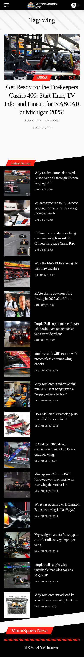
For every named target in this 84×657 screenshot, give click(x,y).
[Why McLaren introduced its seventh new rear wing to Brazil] (17, 605)
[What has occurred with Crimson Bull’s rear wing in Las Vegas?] (17, 515)
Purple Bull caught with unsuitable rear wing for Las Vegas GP (53, 570)
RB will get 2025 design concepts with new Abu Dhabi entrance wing (54, 449)
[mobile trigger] (8, 5)
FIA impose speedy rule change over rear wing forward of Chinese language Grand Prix (56, 238)
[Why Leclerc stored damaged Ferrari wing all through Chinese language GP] (17, 183)
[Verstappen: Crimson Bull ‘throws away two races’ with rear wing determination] (17, 485)
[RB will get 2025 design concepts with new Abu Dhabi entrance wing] (17, 455)
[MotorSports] (42, 5)
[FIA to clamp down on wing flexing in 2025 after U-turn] (17, 304)
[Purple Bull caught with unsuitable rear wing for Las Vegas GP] (17, 575)
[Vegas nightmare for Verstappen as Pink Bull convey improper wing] (17, 545)
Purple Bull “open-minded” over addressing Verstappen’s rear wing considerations (56, 329)
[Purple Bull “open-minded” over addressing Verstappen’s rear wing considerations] (17, 334)
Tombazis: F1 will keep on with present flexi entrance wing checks (55, 359)
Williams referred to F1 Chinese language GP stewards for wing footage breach (56, 208)
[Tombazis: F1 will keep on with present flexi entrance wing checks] (17, 364)
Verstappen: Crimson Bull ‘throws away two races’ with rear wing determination (54, 479)
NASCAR (42, 77)
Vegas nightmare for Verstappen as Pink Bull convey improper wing (56, 540)
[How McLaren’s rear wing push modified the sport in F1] (17, 424)
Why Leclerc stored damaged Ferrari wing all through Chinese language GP (56, 178)
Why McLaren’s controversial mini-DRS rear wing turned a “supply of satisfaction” (55, 389)
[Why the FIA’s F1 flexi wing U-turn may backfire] (17, 274)
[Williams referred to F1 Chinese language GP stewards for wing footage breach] (17, 213)
